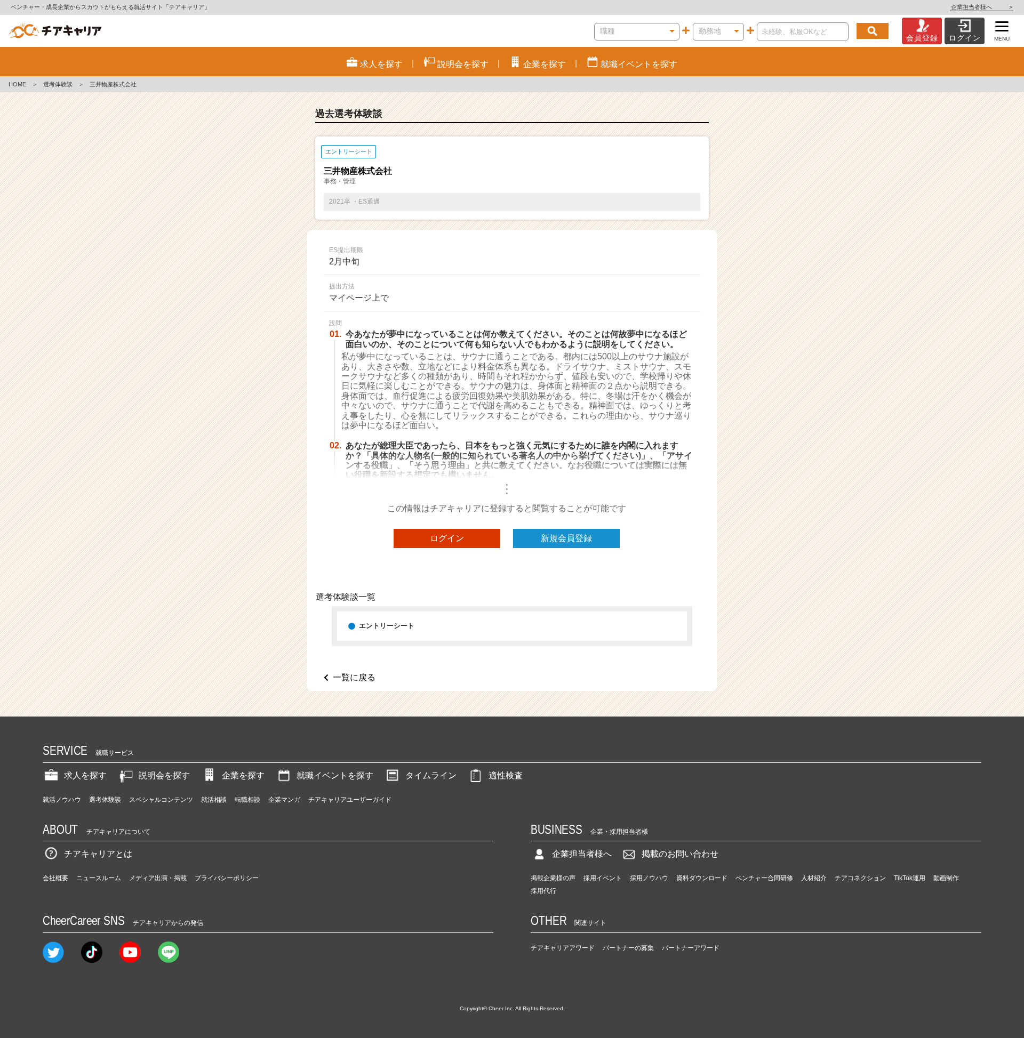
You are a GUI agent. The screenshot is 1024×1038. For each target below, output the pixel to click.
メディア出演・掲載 (158, 878)
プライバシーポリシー (227, 878)
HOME (17, 84)
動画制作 (946, 878)
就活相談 (214, 799)
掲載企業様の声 (553, 878)
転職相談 (247, 799)
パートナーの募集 (628, 948)
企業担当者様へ (981, 7)
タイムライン (431, 775)
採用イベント (602, 878)
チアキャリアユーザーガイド (349, 799)
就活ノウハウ (62, 799)
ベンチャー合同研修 (764, 878)
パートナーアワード (690, 948)
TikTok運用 (909, 878)
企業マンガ (284, 799)
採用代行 (543, 891)
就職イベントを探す (335, 775)
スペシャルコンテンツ (161, 799)
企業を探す (243, 775)
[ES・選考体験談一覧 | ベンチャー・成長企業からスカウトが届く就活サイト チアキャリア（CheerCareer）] (55, 30)
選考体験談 (58, 84)
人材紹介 (814, 878)
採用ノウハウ (649, 878)
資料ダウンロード (701, 878)
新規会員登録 (566, 538)
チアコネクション (860, 878)
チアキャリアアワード (563, 948)
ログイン (447, 538)
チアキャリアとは (98, 853)
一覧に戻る (354, 677)
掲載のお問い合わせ (680, 853)
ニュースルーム (98, 878)
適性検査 (506, 775)
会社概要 (55, 878)
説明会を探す (164, 775)
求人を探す (85, 775)
